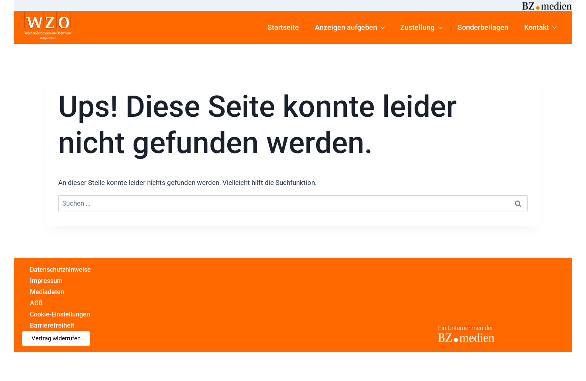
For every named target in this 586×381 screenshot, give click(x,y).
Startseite (283, 27)
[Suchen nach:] (293, 203)
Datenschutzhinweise (60, 269)
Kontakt (536, 27)
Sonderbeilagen (483, 27)
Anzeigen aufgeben (346, 27)
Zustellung (417, 27)
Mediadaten (47, 292)
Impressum (46, 281)
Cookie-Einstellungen (60, 314)
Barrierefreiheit (52, 325)
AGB (36, 303)
